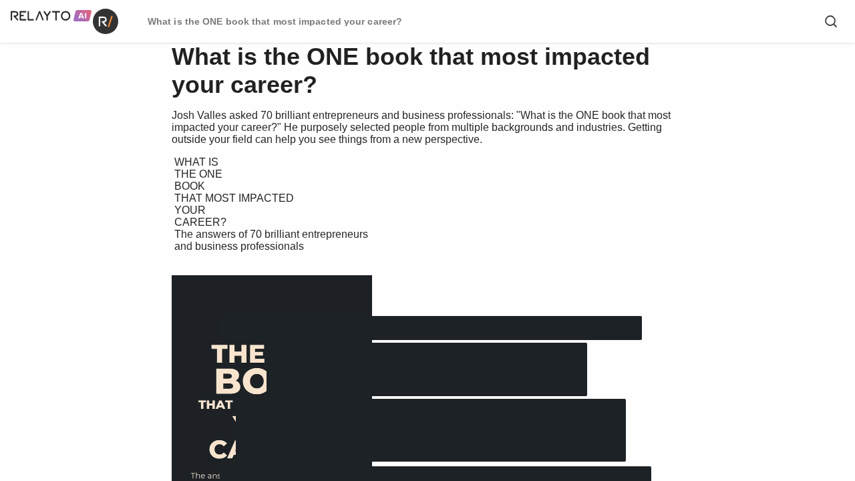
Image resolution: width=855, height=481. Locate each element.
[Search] (831, 21)
